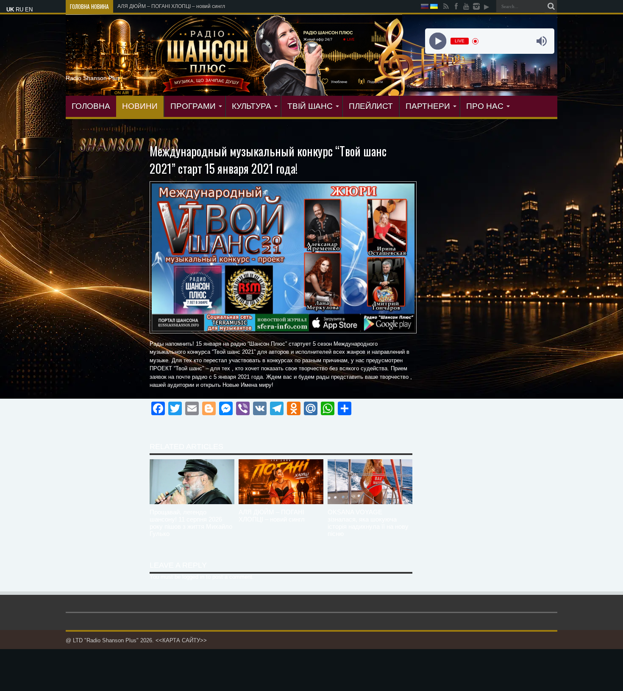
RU (19, 9)
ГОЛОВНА (91, 106)
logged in (193, 577)
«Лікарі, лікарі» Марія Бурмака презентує (167, 6)
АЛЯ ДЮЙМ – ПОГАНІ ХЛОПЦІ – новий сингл (272, 515)
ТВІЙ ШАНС (310, 106)
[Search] (551, 6)
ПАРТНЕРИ (428, 106)
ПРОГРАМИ (193, 106)
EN (29, 9)
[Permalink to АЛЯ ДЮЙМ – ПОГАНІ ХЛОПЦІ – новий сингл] (281, 502)
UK (10, 9)
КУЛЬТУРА (251, 106)
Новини (140, 106)
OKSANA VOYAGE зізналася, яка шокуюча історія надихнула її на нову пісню (368, 522)
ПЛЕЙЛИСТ (371, 106)
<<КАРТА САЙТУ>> (181, 640)
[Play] (437, 41)
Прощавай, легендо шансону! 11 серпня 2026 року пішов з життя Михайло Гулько (191, 522)
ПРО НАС (484, 106)
